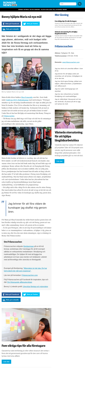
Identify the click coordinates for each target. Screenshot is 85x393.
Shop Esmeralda (27, 97)
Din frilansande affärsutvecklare (19, 282)
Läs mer (6, 362)
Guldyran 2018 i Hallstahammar (17, 100)
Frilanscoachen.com (30, 275)
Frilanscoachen (9, 116)
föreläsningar (28, 246)
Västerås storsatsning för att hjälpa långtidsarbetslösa (66, 33)
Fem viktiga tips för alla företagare (23, 345)
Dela (12, 23)
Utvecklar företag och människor (35, 286)
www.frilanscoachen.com (71, 62)
